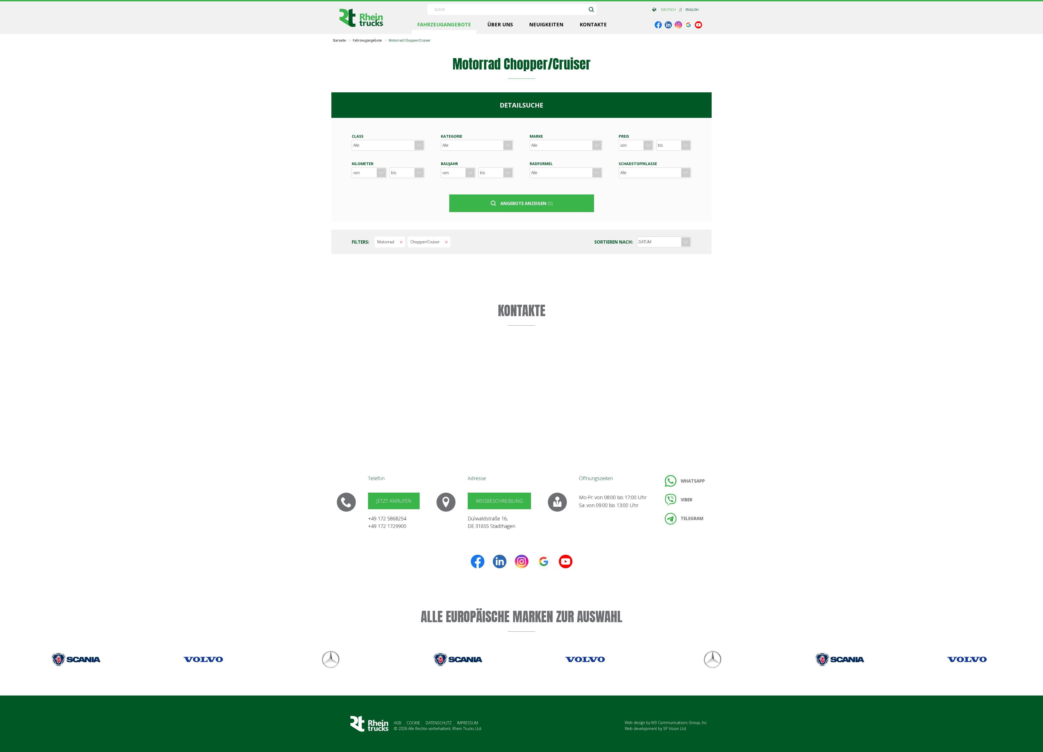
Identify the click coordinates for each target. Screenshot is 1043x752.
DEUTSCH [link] (668, 10)
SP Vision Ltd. (675, 728)
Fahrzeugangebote (367, 40)
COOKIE (413, 722)
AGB (397, 722)
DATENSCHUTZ (439, 722)
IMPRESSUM (467, 722)
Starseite (339, 40)
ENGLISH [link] (692, 10)
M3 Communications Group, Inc (679, 722)
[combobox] (664, 242)
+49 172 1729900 (387, 526)
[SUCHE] (591, 9)
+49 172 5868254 (387, 518)
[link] (658, 25)
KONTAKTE (521, 310)
